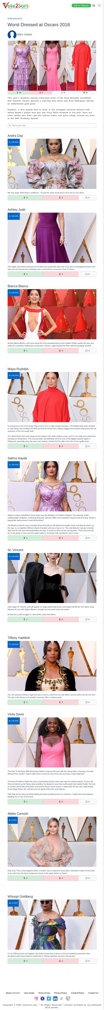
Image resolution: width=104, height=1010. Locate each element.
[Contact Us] (67, 998)
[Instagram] (36, 998)
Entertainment (15, 18)
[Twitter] (48, 998)
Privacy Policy (60, 993)
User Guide (29, 993)
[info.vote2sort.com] (61, 998)
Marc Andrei (24, 34)
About (13, 993)
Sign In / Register (81, 5)
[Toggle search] (94, 5)
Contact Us (93, 993)
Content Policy (77, 993)
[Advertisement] (52, 983)
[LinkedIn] (55, 998)
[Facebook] (42, 998)
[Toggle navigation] (99, 5)
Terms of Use (44, 993)
